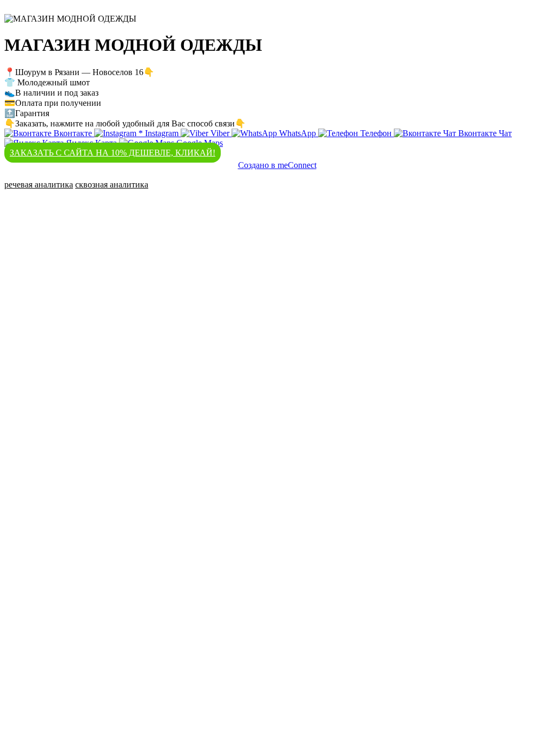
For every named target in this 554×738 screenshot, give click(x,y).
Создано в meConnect (277, 165)
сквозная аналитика (111, 184)
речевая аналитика (38, 184)
